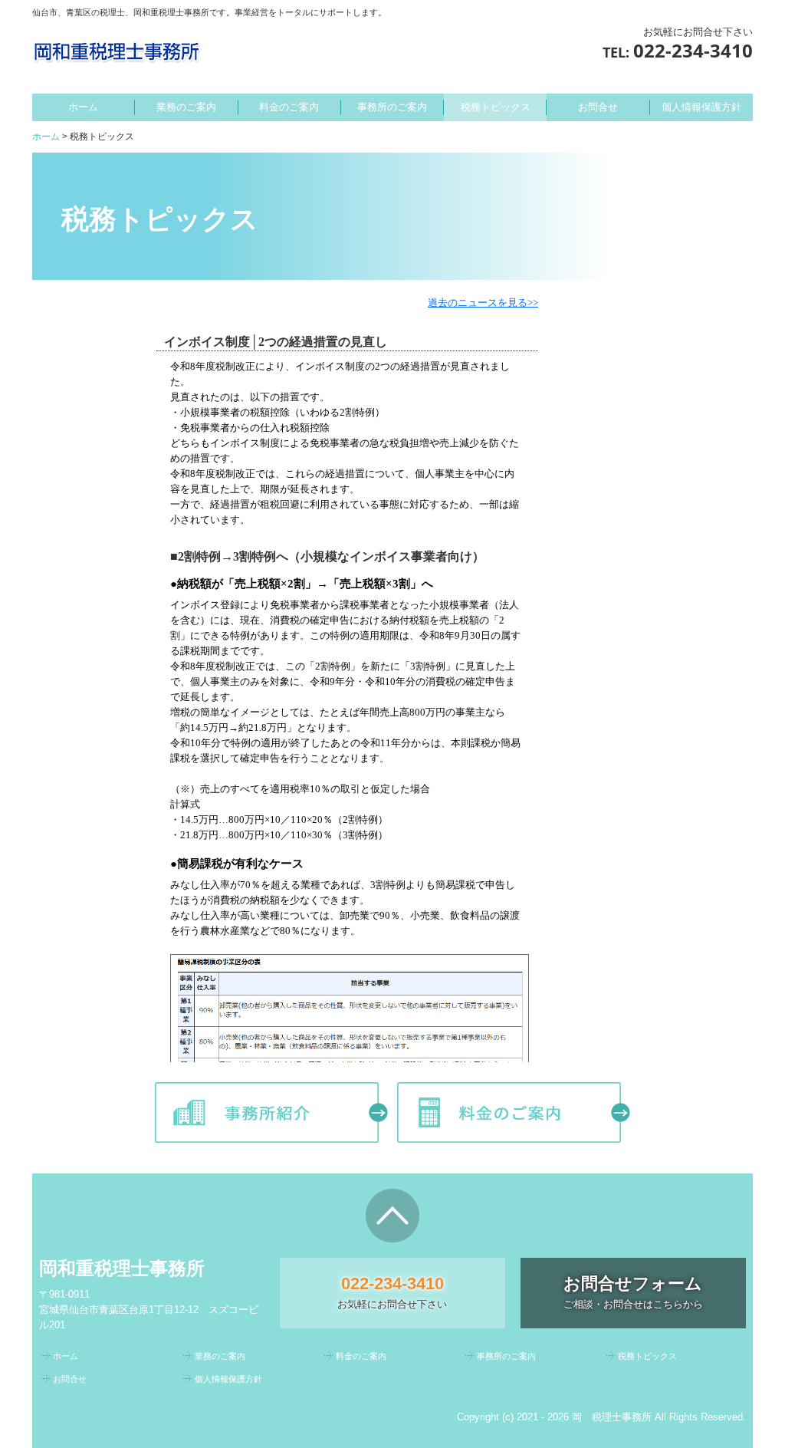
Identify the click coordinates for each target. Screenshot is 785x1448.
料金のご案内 (289, 107)
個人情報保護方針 (701, 107)
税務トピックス (495, 107)
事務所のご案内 (392, 107)
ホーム (83, 107)
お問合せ (598, 107)
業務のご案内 (186, 107)
